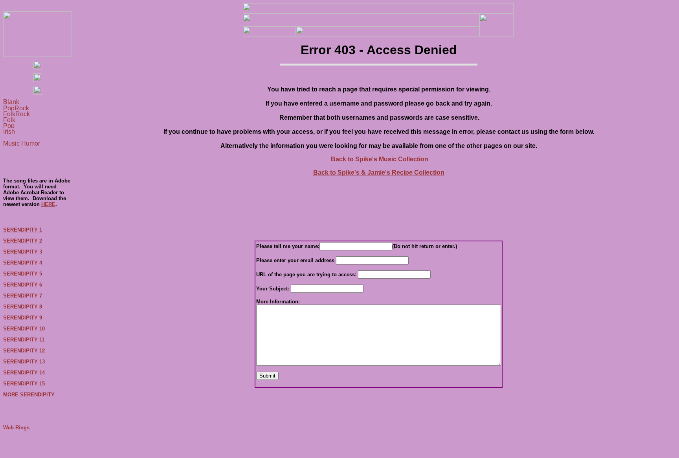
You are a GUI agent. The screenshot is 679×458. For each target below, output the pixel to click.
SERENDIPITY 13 (24, 362)
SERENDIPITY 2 (22, 241)
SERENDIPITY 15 (24, 384)
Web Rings (16, 428)
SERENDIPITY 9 (22, 318)
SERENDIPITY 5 (22, 274)
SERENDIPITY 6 (22, 285)
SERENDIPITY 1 (22, 230)
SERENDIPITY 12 (24, 351)
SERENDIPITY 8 (22, 307)
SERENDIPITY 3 (22, 252)
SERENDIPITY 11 (23, 340)
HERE (48, 204)
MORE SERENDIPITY (29, 395)
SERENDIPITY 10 (24, 329)
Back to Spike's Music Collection (379, 159)
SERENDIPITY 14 (24, 373)
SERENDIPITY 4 (22, 263)
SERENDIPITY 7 (22, 296)
